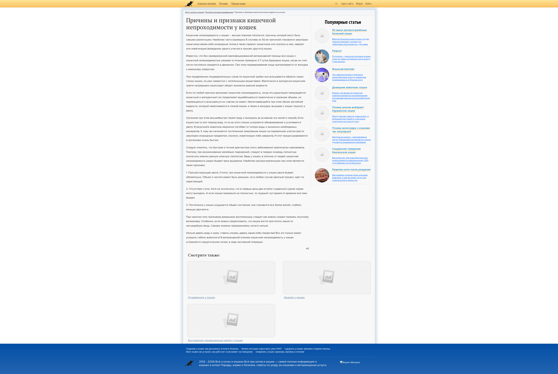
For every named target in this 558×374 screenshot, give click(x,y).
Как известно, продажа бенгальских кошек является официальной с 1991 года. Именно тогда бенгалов (350, 160)
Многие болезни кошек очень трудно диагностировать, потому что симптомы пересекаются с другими (350, 42)
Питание (223, 3)
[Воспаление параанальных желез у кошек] (231, 320)
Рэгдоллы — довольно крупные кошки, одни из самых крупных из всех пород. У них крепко (351, 59)
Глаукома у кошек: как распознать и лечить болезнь (212, 348)
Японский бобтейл (343, 69)
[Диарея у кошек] (327, 277)
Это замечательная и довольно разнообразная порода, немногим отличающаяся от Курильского (349, 77)
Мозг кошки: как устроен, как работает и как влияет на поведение (219, 351)
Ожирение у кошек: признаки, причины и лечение (280, 351)
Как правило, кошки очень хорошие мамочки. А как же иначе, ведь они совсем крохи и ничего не (350, 178)
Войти (368, 3)
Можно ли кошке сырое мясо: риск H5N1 (261, 348)
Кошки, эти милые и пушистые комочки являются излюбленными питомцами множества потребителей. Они (351, 96)
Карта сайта (347, 3)
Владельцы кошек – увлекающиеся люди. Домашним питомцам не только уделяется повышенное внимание (351, 140)
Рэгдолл (337, 51)
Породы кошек (238, 3)
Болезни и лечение (207, 3)
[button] (336, 3)
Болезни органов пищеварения (219, 12)
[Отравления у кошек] (231, 277)
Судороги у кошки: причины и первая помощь (307, 348)
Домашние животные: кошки (349, 87)
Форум (359, 3)
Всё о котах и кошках (194, 12)
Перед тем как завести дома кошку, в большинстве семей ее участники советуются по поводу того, (350, 119)
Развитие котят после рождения (351, 169)
